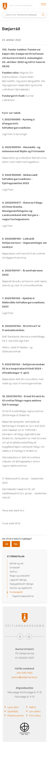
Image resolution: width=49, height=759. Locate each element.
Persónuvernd (15, 715)
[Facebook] (20, 637)
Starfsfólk (12, 711)
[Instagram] (29, 637)
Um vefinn (35, 711)
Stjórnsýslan (15, 556)
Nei (16, 544)
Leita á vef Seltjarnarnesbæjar (21, 14)
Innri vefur (35, 715)
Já (6, 544)
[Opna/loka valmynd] (43, 4)
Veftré (32, 707)
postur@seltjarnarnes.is (24, 677)
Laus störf (13, 707)
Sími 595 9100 (25, 672)
